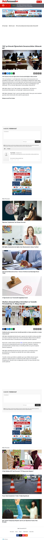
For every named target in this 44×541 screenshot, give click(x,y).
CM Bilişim (6, 539)
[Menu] (38, 2)
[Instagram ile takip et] (23, 535)
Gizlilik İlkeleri (25, 531)
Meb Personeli (12, 25)
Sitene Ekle (31, 531)
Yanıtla (12, 159)
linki (21, 342)
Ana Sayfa (6, 25)
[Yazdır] (34, 73)
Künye (16, 531)
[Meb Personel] (10, 1)
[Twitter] (5, 73)
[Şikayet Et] (38, 159)
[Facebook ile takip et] (17, 535)
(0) (15, 159)
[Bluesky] (7, 73)
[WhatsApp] (12, 73)
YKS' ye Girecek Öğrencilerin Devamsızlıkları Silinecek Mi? (27, 25)
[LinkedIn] (9, 73)
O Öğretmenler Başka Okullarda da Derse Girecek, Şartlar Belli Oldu (23, 5)
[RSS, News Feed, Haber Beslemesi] (26, 535)
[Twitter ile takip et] (20, 535)
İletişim (20, 531)
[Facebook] (3, 73)
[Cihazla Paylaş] (14, 73)
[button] (36, 73)
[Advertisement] (22, 37)
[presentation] (6, 5)
